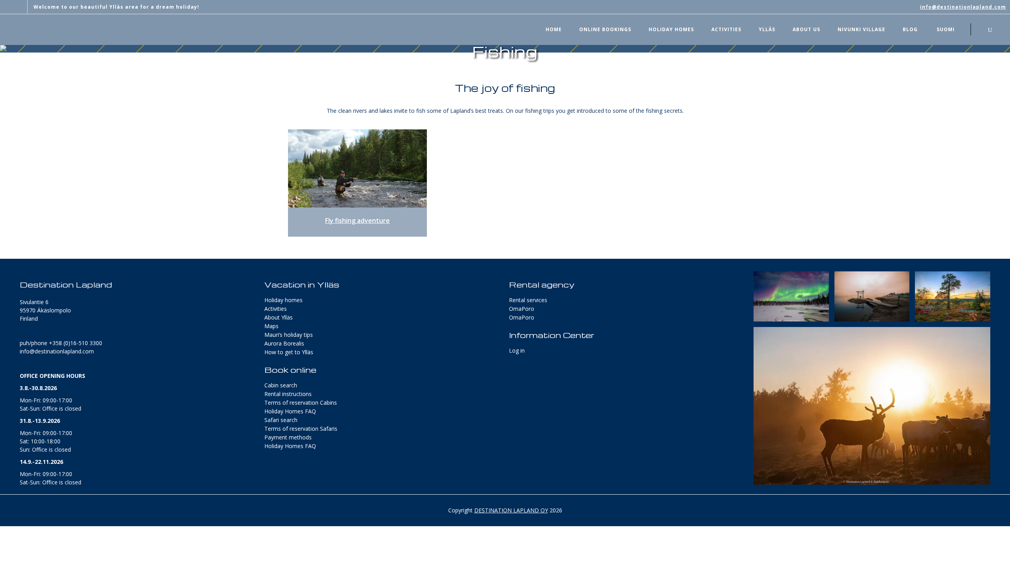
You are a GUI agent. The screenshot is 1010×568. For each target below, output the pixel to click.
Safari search (280, 420)
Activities (275, 308)
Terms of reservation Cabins (300, 402)
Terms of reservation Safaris (300, 428)
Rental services (528, 300)
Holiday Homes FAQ (290, 411)
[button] (791, 296)
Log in (517, 350)
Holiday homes (283, 300)
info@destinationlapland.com (963, 7)
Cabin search (280, 385)
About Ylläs (278, 317)
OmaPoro (521, 308)
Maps (271, 326)
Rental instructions (288, 394)
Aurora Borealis (284, 343)
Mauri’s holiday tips (288, 334)
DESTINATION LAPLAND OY (511, 510)
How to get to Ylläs (288, 352)
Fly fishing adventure (357, 220)
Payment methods (288, 437)
